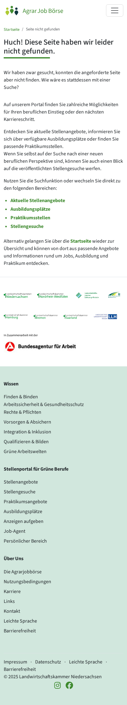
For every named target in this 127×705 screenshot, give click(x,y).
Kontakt (12, 611)
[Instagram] (57, 686)
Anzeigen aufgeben (23, 521)
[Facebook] (69, 686)
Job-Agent (14, 531)
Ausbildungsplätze (30, 209)
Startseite (11, 29)
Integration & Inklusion (27, 431)
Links (9, 601)
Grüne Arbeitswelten (25, 451)
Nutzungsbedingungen (27, 581)
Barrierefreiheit (20, 630)
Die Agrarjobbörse (23, 571)
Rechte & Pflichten (22, 412)
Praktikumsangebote (25, 501)
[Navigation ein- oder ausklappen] (114, 10)
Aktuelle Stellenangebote (37, 200)
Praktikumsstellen (30, 217)
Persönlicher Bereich (25, 541)
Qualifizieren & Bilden (26, 441)
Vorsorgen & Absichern (27, 422)
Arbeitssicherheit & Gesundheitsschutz (44, 404)
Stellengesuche (26, 226)
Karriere (12, 591)
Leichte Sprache (20, 621)
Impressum (15, 662)
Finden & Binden (21, 396)
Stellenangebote (21, 482)
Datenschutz (48, 662)
